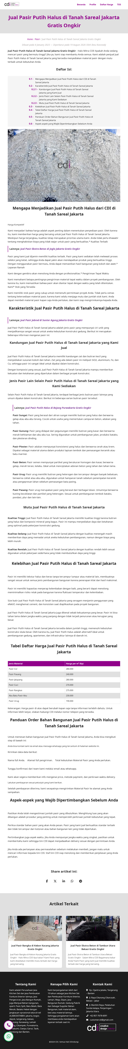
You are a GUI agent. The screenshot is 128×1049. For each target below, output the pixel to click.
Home (30, 39)
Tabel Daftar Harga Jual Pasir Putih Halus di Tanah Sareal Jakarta (63, 111)
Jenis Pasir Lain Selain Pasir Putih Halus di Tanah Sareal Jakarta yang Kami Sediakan (66, 98)
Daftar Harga (106, 4)
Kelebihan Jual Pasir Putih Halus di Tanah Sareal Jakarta (62, 106)
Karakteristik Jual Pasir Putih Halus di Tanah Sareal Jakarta (64, 85)
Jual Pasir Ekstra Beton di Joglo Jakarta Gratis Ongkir (50, 248)
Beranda (81, 4)
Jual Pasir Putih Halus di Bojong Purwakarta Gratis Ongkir (58, 407)
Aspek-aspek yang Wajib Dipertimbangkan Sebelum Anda (63, 123)
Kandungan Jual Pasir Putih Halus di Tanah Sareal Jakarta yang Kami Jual (63, 91)
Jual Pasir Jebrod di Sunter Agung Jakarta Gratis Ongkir (51, 320)
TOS (119, 4)
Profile (93, 4)
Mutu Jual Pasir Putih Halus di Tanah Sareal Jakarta (64, 103)
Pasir (37, 39)
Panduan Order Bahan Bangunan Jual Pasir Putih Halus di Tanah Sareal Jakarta (64, 118)
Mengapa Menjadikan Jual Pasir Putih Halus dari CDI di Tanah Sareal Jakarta (65, 80)
